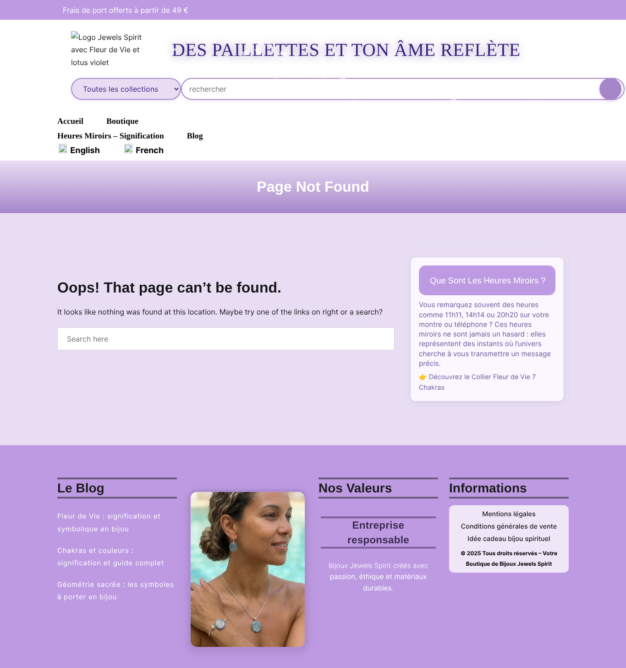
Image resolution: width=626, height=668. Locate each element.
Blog (195, 135)
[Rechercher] (610, 89)
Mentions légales (509, 514)
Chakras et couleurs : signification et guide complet (110, 556)
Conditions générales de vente (509, 526)
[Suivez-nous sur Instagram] (557, 10)
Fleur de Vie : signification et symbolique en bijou (109, 522)
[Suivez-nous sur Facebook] (544, 10)
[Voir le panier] (610, 48)
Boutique (122, 121)
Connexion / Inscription (577, 50)
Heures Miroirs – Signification (110, 135)
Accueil (70, 121)
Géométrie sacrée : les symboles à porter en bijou (115, 590)
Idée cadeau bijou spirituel (508, 539)
